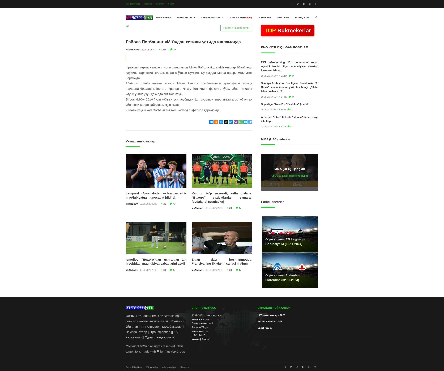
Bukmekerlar (287, 30)
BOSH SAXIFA (163, 17)
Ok (309, 367)
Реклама (148, 4)
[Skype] (245, 122)
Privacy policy (152, 367)
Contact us (185, 367)
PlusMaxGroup (174, 351)
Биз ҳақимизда (133, 4)
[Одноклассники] (216, 122)
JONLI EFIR (283, 17)
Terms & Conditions (134, 367)
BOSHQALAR (302, 17)
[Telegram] (250, 122)
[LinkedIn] (231, 122)
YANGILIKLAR (184, 17)
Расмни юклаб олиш (236, 27)
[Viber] (236, 122)
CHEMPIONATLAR (210, 17)
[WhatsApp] (240, 122)
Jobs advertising (169, 367)
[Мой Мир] (221, 122)
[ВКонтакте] (211, 122)
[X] (226, 122)
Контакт (160, 4)
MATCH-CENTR (241, 17)
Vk (315, 367)
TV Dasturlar (264, 17)
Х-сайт (171, 4)
